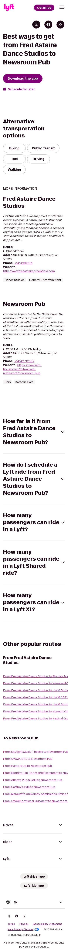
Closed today (15, 251)
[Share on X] (36, 24)
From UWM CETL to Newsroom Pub (28, 759)
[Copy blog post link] (60, 24)
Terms (11, 924)
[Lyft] (9, 8)
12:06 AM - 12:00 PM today (23, 349)
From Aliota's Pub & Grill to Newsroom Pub (32, 780)
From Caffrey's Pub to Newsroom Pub (29, 787)
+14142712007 (24, 361)
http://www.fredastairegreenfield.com (29, 271)
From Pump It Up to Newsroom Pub (27, 766)
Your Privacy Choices (20, 929)
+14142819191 (23, 263)
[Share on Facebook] (48, 24)
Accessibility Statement (47, 924)
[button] (62, 7)
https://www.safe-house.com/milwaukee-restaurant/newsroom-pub (22, 369)
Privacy (24, 924)
